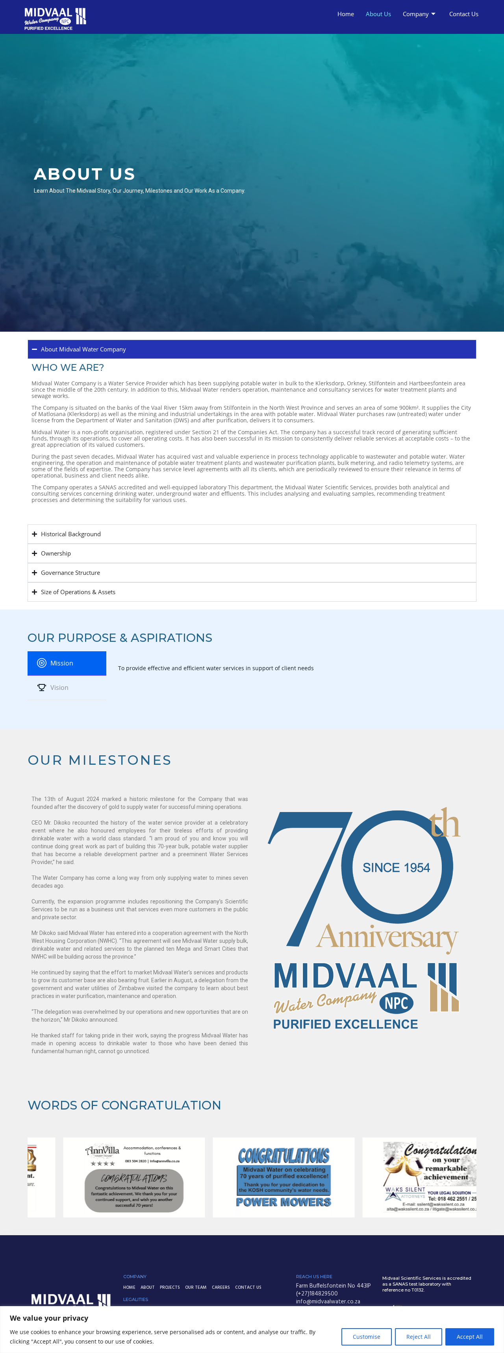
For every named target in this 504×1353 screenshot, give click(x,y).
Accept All (470, 1336)
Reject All (418, 1336)
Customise (366, 1336)
